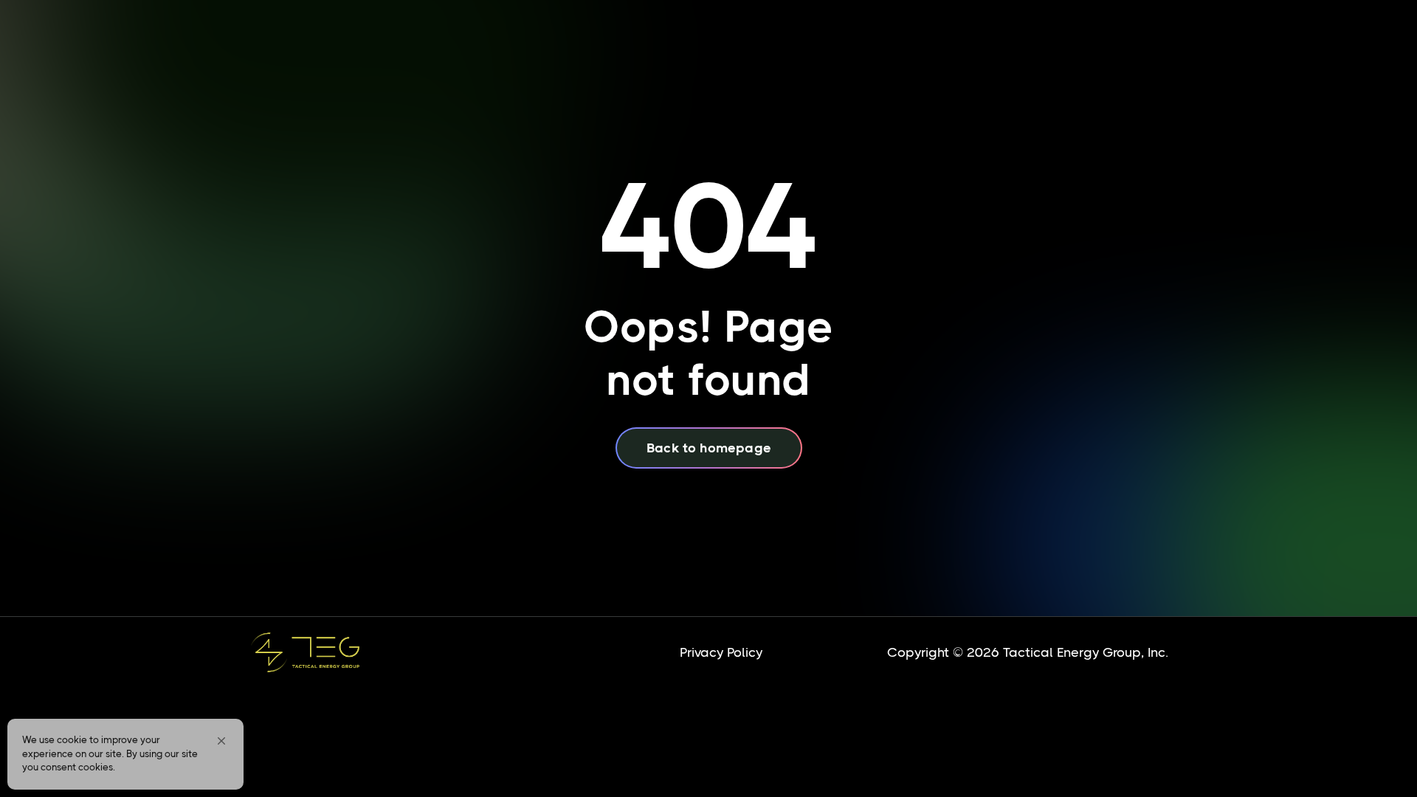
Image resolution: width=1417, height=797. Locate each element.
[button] (221, 741)
